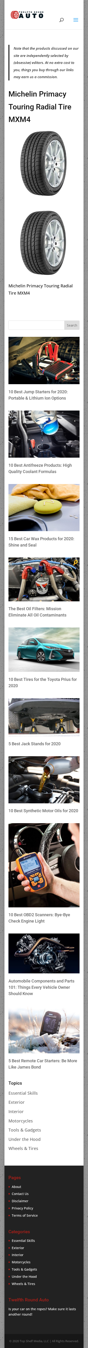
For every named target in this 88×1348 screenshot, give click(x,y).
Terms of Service (25, 1215)
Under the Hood (24, 1139)
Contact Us (20, 1193)
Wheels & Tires (23, 1148)
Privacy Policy (22, 1208)
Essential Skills (23, 1093)
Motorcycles (20, 1121)
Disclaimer (20, 1201)
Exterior (16, 1102)
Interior (16, 1111)
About (16, 1186)
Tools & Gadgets (24, 1130)
